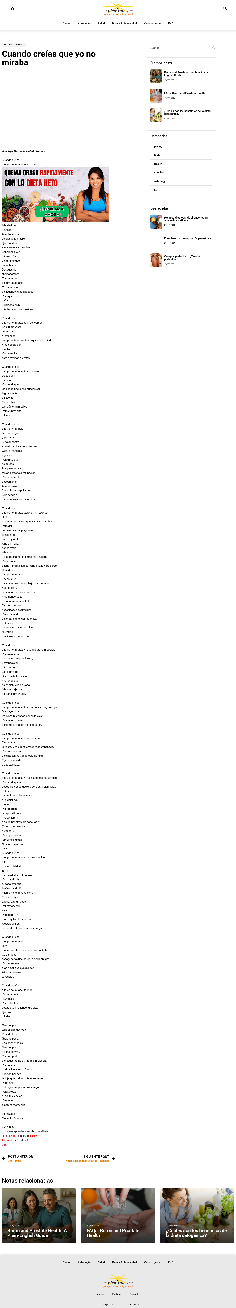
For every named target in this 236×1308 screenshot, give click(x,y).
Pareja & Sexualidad (124, 23)
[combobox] (181, 48)
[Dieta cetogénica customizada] (55, 221)
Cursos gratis (152, 23)
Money (158, 146)
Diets (157, 155)
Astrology (159, 181)
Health (158, 163)
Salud (101, 23)
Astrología (84, 23)
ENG (170, 23)
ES (155, 189)
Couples (159, 172)
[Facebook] (12, 9)
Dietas (66, 23)
